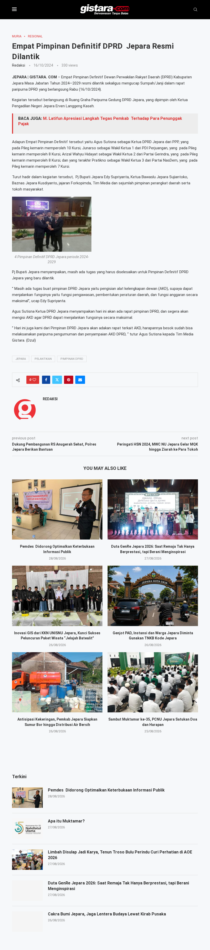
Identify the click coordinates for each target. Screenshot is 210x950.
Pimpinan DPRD (71, 359)
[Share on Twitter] (57, 380)
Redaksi (18, 65)
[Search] (195, 10)
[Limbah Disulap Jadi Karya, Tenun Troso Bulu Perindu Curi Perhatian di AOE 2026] (27, 859)
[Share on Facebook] (46, 380)
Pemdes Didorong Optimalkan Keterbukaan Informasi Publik (106, 790)
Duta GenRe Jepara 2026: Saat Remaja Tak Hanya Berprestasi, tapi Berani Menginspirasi (118, 886)
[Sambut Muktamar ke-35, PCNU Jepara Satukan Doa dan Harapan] (153, 682)
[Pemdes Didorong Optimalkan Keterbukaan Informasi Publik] (57, 509)
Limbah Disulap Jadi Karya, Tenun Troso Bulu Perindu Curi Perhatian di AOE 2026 (120, 855)
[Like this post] (34, 380)
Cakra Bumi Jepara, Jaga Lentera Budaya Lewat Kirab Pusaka (107, 914)
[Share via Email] (80, 380)
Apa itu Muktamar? (66, 821)
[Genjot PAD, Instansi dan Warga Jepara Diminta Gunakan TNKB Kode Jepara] (153, 596)
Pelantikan (43, 359)
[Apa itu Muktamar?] (27, 828)
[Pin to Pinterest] (68, 380)
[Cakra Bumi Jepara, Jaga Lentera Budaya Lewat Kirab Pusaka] (27, 921)
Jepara (20, 359)
